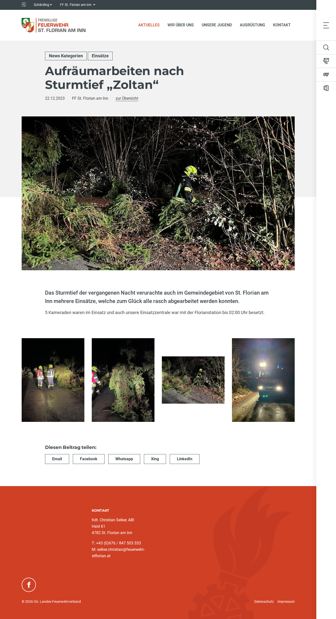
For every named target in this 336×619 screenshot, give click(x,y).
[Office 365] (326, 88)
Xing (155, 459)
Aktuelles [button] (149, 25)
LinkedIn (184, 459)
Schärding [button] (41, 5)
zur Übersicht (127, 98)
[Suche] (326, 47)
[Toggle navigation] (326, 25)
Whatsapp (124, 459)
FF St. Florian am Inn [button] (76, 5)
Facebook (88, 459)
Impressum (286, 601)
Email (57, 459)
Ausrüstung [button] (252, 25)
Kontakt (282, 25)
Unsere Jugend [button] (217, 25)
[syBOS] (326, 74)
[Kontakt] (326, 61)
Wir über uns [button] (181, 25)
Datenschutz (264, 601)
